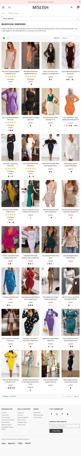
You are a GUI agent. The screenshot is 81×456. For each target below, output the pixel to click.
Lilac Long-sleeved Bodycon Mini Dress (10, 118)
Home (3, 13)
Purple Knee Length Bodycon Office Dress (50, 339)
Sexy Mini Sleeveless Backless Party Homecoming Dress (70, 211)
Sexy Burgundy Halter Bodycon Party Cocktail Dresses (30, 298)
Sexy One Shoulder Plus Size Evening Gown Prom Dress (30, 211)
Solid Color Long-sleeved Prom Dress (10, 165)
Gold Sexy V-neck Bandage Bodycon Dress (10, 211)
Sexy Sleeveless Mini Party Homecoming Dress (50, 211)
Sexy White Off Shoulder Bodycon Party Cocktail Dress (30, 257)
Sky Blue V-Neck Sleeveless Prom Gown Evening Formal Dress (30, 382)
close (79, 1)
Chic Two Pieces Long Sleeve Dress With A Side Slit (70, 298)
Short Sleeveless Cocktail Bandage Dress (50, 118)
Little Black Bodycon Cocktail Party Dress (30, 118)
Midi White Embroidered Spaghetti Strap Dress (30, 72)
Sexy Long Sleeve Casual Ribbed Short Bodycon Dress (70, 118)
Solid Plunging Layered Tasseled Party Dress (70, 165)
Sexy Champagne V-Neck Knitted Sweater (70, 257)
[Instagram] (57, 414)
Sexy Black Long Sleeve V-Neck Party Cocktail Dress (30, 339)
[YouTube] (68, 414)
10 (75, 396)
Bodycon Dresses (13, 13)
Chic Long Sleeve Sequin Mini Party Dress (10, 339)
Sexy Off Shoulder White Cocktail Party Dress (51, 381)
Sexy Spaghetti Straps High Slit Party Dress (70, 72)
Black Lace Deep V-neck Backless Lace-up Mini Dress (50, 72)
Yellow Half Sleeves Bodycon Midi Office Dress (10, 381)
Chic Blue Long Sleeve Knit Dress (10, 298)
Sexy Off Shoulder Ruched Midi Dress (30, 165)
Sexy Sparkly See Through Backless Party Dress (50, 298)
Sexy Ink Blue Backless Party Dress (50, 257)
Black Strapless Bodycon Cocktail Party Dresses (70, 381)
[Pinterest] (62, 414)
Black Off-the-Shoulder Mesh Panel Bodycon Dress (50, 165)
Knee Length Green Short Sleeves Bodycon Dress (70, 339)
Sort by (56, 38)
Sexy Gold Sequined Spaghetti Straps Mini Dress (10, 72)
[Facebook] (51, 414)
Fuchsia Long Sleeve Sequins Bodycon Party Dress (10, 257)
